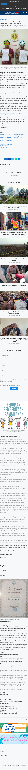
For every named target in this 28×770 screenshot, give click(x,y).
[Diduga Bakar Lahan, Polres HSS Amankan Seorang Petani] (14, 247)
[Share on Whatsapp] (16, 159)
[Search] (24, 13)
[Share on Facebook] (9, 159)
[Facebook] (23, 17)
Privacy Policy (23, 8)
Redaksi (3, 8)
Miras (2, 153)
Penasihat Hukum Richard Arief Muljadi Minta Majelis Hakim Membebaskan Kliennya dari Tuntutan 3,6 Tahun (14, 340)
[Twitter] (13, 6)
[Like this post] (6, 159)
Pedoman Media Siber (10, 8)
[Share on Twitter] (12, 159)
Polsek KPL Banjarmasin (18, 153)
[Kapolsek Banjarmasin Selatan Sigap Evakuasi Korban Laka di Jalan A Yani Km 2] (14, 274)
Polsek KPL (8, 153)
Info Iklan (18, 8)
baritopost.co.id (8, 25)
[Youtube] (26, 17)
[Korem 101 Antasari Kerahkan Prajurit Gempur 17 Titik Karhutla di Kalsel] (14, 194)
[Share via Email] (19, 159)
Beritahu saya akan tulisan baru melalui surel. (11, 385)
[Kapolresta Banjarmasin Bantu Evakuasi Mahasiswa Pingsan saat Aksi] (14, 300)
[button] (9, 4)
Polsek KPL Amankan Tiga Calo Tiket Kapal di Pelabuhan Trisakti (6, 146)
